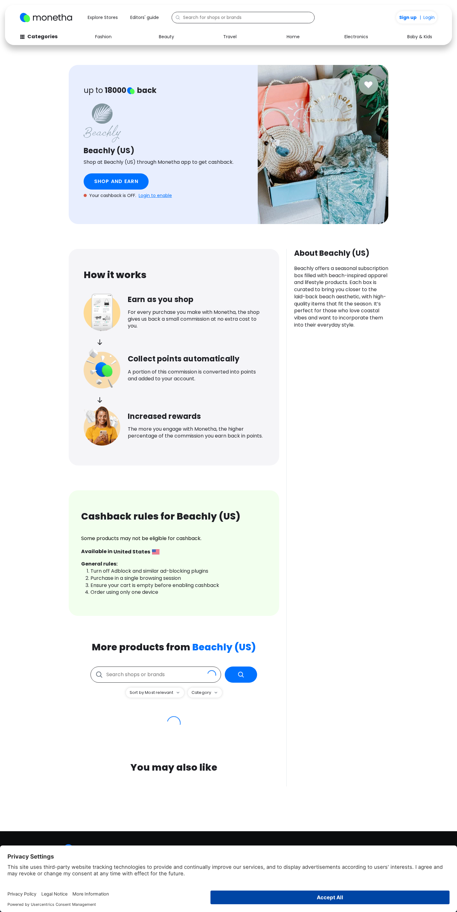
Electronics (356, 37)
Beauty (166, 37)
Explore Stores (103, 17)
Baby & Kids (419, 37)
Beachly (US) (224, 647)
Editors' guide (144, 17)
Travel (230, 37)
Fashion (103, 37)
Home (293, 37)
